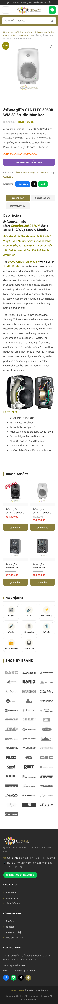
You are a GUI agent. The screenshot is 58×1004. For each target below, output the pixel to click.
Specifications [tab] (42, 198)
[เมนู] (5, 10)
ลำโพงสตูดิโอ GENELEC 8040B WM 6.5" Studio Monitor (41, 511)
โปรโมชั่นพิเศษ (12, 898)
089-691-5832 (40, 863)
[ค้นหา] (52, 21)
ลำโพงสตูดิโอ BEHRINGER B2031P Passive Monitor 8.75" (13, 566)
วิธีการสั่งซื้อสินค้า (13, 903)
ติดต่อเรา (9, 927)
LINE (43, 184)
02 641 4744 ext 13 (45, 858)
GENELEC (8, 176)
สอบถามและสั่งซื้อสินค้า (29, 162)
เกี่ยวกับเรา (10, 921)
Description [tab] (17, 198)
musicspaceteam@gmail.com (19, 970)
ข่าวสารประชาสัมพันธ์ (15, 937)
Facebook (23, 184)
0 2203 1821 (27, 858)
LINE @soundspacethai (20, 875)
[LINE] (52, 10)
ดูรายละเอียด (15, 527)
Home (6, 32)
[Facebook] (6, 978)
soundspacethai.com (14, 965)
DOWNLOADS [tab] (17, 206)
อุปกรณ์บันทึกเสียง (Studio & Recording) (29, 32)
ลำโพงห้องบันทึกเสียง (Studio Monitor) (28, 34)
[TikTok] (21, 978)
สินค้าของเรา (11, 892)
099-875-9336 (24, 863)
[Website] (28, 978)
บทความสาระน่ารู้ (13, 932)
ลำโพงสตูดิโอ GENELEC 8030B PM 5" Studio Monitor (14, 511)
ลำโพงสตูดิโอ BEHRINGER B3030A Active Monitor (40, 566)
